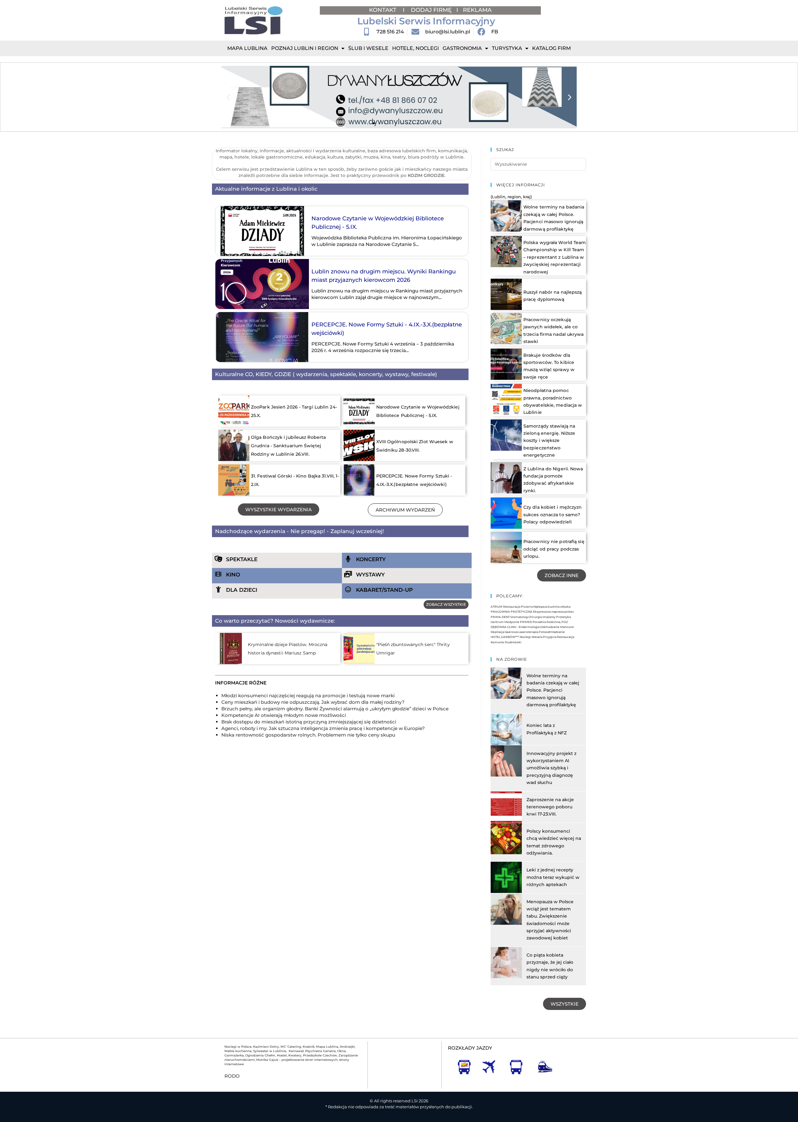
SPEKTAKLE (241, 559)
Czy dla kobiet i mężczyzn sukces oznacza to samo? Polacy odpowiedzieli (552, 514)
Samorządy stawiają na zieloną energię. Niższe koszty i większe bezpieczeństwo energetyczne (549, 440)
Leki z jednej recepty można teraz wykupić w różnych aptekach (552, 877)
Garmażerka (234, 1055)
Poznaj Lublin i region (304, 48)
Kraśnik (309, 1047)
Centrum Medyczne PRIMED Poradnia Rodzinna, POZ (529, 622)
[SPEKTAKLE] (218, 559)
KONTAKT (383, 10)
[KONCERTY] (348, 559)
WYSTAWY (370, 574)
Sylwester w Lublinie (269, 1051)
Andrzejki (347, 1047)
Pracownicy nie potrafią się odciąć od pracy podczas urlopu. (553, 549)
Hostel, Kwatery (289, 1055)
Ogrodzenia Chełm (260, 1055)
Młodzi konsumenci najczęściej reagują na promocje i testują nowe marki (308, 695)
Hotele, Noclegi (415, 48)
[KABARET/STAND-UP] (348, 589)
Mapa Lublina (247, 48)
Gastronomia (462, 48)
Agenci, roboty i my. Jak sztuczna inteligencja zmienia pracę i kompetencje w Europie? (323, 728)
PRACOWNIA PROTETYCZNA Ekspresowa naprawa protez (532, 611)
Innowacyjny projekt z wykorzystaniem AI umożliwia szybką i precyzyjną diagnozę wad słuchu (551, 768)
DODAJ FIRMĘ (431, 10)
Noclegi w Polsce (238, 1047)
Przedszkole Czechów (320, 1055)
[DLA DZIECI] (218, 589)
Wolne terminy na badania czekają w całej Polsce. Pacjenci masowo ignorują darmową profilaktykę (552, 690)
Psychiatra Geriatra (320, 1051)
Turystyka (507, 48)
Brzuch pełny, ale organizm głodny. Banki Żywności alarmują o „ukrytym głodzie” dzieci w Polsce (335, 709)
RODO (232, 1076)
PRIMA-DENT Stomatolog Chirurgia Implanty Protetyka (531, 617)
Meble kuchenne (238, 1051)
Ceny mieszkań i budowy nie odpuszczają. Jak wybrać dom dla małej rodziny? (313, 702)
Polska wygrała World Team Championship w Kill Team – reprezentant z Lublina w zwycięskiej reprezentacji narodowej (554, 257)
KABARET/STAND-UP (384, 590)
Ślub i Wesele (368, 48)
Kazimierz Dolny (266, 1047)
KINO (233, 574)
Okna (341, 1051)
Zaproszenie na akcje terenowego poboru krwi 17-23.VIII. (550, 807)
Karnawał (296, 1051)
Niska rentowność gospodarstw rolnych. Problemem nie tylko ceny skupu (308, 735)
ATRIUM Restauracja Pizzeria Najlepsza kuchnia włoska (530, 606)
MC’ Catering (291, 1047)
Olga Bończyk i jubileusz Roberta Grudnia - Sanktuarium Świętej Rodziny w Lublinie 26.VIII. (288, 445)
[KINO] (218, 574)
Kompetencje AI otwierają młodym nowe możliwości (283, 715)
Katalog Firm (551, 48)
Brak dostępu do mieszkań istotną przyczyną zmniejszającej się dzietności (308, 722)
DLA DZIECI (241, 590)
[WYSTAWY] (348, 574)
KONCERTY (371, 559)
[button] (228, 97)
